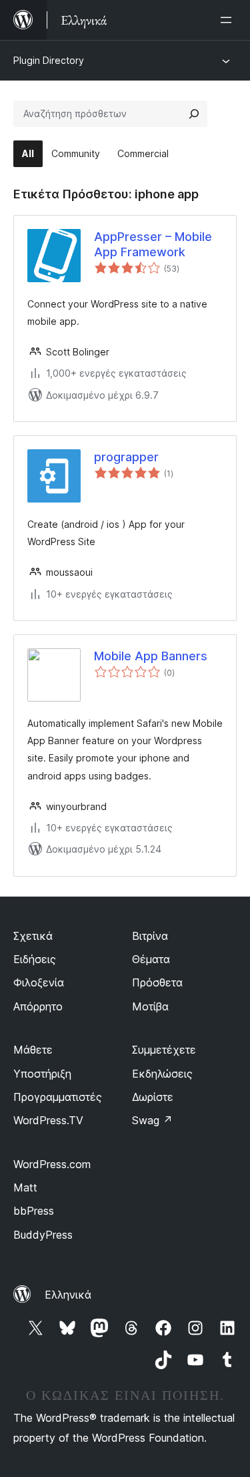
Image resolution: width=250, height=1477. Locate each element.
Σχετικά (33, 936)
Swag (152, 1120)
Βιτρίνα (150, 936)
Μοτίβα (150, 1006)
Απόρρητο (38, 1006)
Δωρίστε (152, 1097)
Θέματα (151, 959)
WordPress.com (52, 1164)
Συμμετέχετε (164, 1049)
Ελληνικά (68, 1294)
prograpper (126, 457)
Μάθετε (33, 1049)
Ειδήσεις (34, 959)
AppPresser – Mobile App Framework (153, 244)
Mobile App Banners (150, 656)
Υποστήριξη (42, 1073)
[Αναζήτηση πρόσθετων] (194, 114)
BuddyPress (43, 1234)
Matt (25, 1187)
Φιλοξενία (38, 982)
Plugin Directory (48, 60)
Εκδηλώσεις (162, 1073)
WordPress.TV (48, 1120)
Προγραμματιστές (57, 1097)
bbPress (33, 1210)
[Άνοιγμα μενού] (228, 20)
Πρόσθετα (157, 982)
